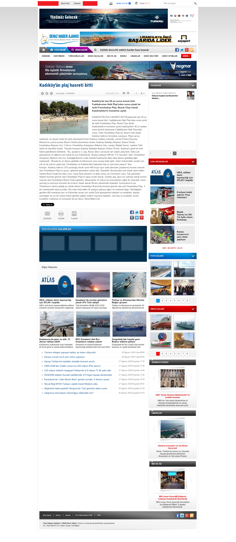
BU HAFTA (172, 248)
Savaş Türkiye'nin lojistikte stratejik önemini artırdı (69, 361)
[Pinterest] (142, 217)
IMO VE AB (157, 464)
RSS (99, 515)
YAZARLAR (155, 85)
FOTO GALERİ (156, 256)
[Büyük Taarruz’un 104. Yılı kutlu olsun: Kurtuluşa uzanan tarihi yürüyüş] (162, 215)
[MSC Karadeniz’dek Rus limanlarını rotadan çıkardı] (93, 324)
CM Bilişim (75, 526)
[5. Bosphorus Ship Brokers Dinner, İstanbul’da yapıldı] (184, 287)
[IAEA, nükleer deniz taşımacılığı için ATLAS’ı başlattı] (56, 285)
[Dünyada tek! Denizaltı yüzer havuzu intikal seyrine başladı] (184, 269)
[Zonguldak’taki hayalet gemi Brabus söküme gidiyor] (129, 324)
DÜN (164, 248)
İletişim (68, 515)
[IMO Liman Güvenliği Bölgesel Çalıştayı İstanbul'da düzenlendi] (172, 480)
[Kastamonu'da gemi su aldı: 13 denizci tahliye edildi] (56, 324)
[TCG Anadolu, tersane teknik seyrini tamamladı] (184, 322)
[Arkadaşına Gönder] (124, 93)
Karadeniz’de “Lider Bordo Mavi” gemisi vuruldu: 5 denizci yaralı (76, 379)
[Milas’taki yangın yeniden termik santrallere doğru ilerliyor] (184, 340)
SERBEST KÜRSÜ (160, 362)
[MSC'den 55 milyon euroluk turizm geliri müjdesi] (161, 287)
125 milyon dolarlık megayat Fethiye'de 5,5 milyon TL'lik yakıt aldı (77, 370)
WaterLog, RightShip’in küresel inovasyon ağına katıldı (127, 50)
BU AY (180, 248)
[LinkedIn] (137, 217)
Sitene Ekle (65, 3)
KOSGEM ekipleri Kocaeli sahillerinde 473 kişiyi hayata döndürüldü (78, 375)
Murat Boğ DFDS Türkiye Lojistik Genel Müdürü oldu (71, 384)
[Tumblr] (132, 217)
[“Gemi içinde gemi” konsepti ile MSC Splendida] (161, 269)
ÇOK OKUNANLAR (159, 162)
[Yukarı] (74, 215)
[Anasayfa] (43, 50)
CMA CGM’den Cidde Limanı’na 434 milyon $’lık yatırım (72, 366)
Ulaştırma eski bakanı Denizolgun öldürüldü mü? (69, 393)
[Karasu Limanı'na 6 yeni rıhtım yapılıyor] (162, 235)
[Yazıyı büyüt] (142, 93)
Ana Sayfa (47, 515)
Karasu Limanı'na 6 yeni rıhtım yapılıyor (64, 357)
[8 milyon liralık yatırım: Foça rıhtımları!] (162, 195)
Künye (58, 515)
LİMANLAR (157, 413)
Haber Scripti (65, 526)
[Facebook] (42, 93)
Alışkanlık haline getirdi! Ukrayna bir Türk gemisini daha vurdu (75, 388)
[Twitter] (46, 93)
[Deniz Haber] (59, 46)
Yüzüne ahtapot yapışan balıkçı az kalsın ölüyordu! (70, 352)
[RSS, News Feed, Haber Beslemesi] (191, 50)
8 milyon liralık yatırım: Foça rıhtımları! (184, 195)
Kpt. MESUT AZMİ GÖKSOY (165, 95)
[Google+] (51, 93)
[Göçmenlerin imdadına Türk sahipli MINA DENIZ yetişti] (161, 340)
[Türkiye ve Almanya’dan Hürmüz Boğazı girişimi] (129, 285)
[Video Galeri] (79, 50)
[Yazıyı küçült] (135, 93)
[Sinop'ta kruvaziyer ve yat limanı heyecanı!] (172, 429)
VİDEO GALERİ (157, 309)
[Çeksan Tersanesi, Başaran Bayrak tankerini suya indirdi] (161, 322)
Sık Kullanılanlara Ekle (83, 515)
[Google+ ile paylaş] (187, 50)
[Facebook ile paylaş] (177, 50)
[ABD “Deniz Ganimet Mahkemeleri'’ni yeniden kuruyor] (172, 378)
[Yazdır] (128, 93)
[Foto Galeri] (58, 50)
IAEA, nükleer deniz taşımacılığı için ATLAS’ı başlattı (185, 176)
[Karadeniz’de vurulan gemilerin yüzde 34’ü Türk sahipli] (93, 285)
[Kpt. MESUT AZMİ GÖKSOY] (190, 95)
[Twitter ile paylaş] (182, 50)
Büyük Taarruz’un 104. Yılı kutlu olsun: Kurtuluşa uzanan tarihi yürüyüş (185, 216)
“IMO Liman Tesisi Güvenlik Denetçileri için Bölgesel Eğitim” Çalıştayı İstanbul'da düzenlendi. (172, 501)
